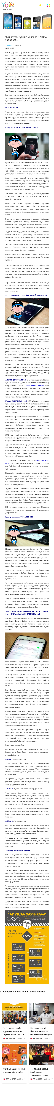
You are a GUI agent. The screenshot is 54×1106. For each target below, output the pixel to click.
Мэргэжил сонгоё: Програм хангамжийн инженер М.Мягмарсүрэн (41, 1031)
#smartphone (29, 991)
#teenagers (6, 991)
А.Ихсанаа (9, 46)
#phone (17, 991)
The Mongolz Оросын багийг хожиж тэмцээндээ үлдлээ (39, 1072)
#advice (41, 991)
